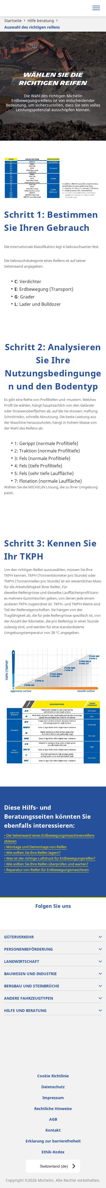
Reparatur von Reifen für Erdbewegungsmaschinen (47, 869)
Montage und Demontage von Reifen (36, 846)
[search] (83, 8)
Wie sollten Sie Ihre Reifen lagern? (33, 852)
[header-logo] (25, 8)
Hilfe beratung (40, 20)
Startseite (13, 20)
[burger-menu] (96, 8)
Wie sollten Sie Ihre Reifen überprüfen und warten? (47, 863)
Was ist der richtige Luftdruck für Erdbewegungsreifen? (50, 858)
